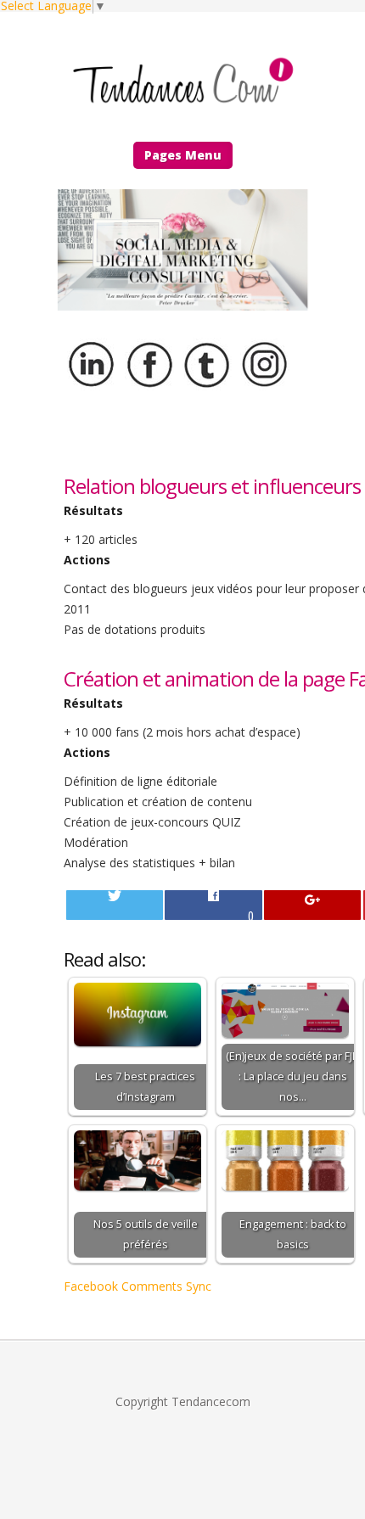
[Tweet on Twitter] (114, 905)
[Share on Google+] (312, 905)
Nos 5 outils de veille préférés (145, 1234)
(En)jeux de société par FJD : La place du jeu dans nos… (293, 1076)
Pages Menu (183, 155)
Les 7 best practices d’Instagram (145, 1086)
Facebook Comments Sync (137, 1286)
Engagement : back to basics (292, 1234)
